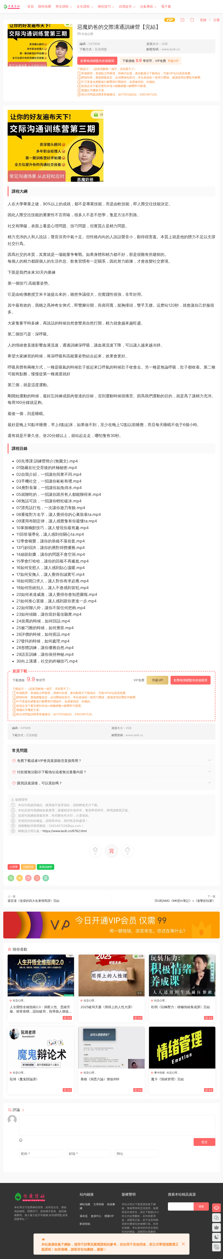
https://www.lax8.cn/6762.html (64, 831)
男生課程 (62, 6)
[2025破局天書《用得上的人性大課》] (111, 975)
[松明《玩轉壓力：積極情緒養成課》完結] (182, 975)
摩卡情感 (159, 1072)
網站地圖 (85, 1204)
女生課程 (83, 6)
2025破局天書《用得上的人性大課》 (107, 1007)
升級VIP (173, 60)
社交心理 (87, 34)
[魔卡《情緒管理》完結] (182, 1048)
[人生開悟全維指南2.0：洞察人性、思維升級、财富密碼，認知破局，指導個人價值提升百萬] (41, 975)
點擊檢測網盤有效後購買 (97, 61)
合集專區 (146, 6)
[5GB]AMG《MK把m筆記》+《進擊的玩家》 (185, 900)
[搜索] (192, 19)
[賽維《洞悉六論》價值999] (111, 1048)
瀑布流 (84, 1216)
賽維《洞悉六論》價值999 (100, 1079)
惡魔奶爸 (28, 866)
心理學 (14, 866)
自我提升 (125, 6)
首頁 (30, 6)
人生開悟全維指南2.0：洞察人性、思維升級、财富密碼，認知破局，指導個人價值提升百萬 (40, 1009)
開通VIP (109, 1216)
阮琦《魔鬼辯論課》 (24, 1079)
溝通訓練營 (45, 866)
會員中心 (96, 1216)
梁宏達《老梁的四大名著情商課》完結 (33, 900)
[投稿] (182, 19)
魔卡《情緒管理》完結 (167, 1079)
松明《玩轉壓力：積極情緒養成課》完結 (180, 1007)
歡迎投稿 (85, 1223)
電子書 (166, 6)
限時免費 (44, 6)
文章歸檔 (98, 1204)
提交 (204, 1142)
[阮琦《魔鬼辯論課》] (41, 1048)
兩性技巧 (104, 6)
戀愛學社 (12, 6)
